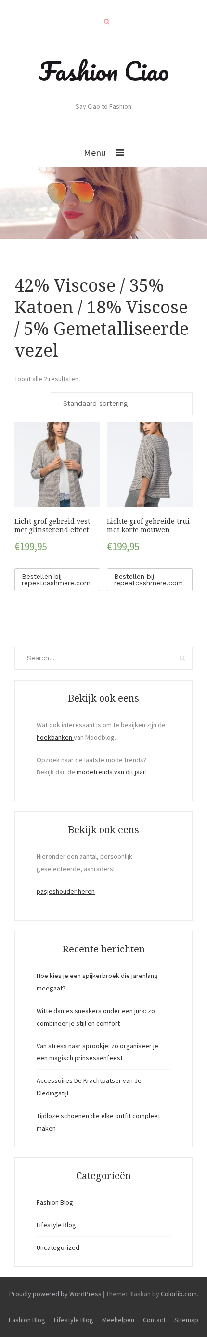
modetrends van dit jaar (111, 772)
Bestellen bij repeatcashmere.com (56, 579)
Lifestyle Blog (56, 1225)
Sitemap (186, 1319)
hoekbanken (55, 737)
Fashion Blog (55, 1202)
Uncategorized (58, 1247)
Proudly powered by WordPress (55, 1293)
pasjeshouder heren (66, 891)
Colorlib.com (179, 1293)
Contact (154, 1319)
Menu (95, 152)
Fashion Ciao (104, 71)
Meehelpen (118, 1319)
